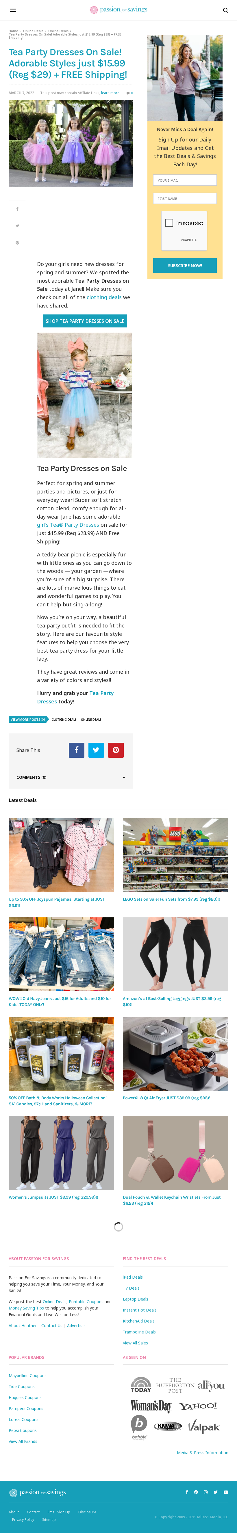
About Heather (23, 1325)
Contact (33, 1512)
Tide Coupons (22, 1386)
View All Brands (23, 1441)
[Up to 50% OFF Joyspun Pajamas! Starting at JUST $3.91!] (61, 855)
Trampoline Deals (139, 1332)
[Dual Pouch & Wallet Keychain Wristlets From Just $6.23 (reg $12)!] (175, 1153)
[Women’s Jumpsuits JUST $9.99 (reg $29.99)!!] (61, 1153)
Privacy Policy (23, 1519)
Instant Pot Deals (140, 1310)
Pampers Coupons (26, 1408)
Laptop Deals (135, 1299)
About (14, 1512)
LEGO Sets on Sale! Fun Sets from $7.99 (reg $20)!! (171, 899)
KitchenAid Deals (139, 1321)
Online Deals (33, 31)
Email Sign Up (59, 1512)
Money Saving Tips (26, 1308)
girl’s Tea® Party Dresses (68, 524)
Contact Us (51, 1325)
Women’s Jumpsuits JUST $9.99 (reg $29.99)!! (53, 1197)
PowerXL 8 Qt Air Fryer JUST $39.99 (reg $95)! (166, 1097)
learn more (110, 92)
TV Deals (131, 1288)
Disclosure (87, 1512)
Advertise (76, 1325)
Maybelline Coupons (28, 1375)
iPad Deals (133, 1277)
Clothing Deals (64, 720)
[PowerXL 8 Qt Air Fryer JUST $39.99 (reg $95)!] (175, 1054)
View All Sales (135, 1343)
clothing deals (104, 297)
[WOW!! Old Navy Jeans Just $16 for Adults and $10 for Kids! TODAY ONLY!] (61, 954)
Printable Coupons (86, 1301)
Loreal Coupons (23, 1419)
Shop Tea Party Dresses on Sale (85, 321)
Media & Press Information (202, 1452)
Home (13, 31)
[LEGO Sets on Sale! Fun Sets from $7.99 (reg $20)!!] (175, 855)
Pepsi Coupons (23, 1430)
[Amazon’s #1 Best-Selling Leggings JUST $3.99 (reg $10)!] (175, 954)
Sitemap (49, 1519)
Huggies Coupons (25, 1397)
